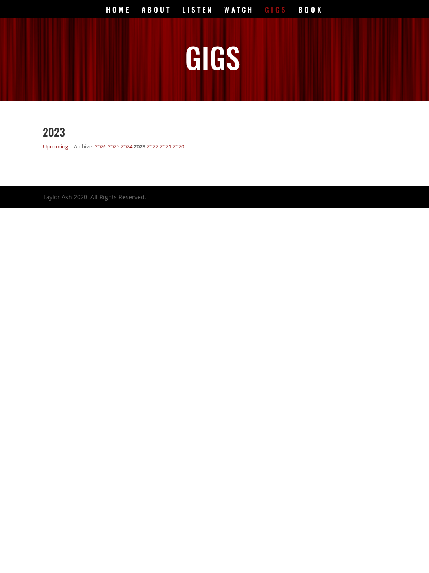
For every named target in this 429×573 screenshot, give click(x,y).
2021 (165, 146)
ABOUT (156, 11)
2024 (126, 146)
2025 (113, 146)
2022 (152, 146)
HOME (118, 11)
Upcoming (55, 146)
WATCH (239, 11)
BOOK (310, 11)
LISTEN (197, 11)
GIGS (276, 11)
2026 (100, 146)
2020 (178, 146)
